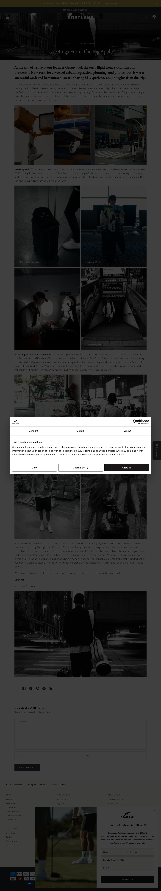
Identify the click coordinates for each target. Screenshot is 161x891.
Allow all (126, 467)
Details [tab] (80, 430)
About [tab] (127, 430)
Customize (79, 467)
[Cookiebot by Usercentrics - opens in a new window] (135, 421)
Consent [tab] (33, 430)
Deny (34, 467)
